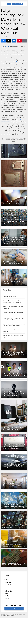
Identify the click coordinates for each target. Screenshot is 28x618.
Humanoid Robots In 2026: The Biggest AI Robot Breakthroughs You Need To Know (13, 354)
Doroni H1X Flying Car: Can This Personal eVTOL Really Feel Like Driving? (13, 466)
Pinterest (6, 596)
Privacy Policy (7, 582)
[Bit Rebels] (14, 5)
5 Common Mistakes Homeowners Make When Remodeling (11, 485)
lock (17, 62)
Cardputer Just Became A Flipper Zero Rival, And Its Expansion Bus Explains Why (13, 563)
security (7, 46)
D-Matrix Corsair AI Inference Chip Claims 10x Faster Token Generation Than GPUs (14, 446)
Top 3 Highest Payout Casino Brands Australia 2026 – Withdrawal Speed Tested (13, 545)
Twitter (6, 595)
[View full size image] (14, 151)
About (5, 577)
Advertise (6, 581)
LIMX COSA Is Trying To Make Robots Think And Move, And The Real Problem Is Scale (13, 393)
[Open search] (25, 3)
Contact (6, 579)
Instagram (6, 598)
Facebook (6, 593)
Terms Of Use (7, 584)
